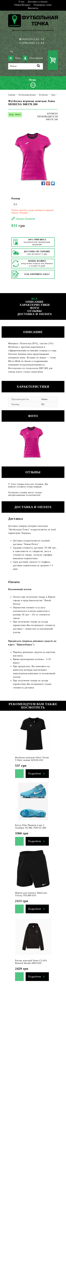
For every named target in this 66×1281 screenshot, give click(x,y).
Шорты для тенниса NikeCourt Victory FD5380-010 (31, 894)
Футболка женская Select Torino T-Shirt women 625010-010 (32, 758)
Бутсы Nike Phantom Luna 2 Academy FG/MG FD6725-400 (30, 826)
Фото (34, 307)
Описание (34, 301)
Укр (11, 51)
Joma (44, 399)
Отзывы (34, 311)
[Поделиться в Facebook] (43, 183)
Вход (17, 58)
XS (15, 204)
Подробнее (34, 773)
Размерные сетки (43, 5)
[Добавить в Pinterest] (48, 183)
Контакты (33, 8)
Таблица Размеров (25, 218)
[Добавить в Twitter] (53, 183)
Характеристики (35, 304)
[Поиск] (38, 66)
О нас (22, 1)
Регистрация (36, 58)
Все (34, 298)
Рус (16, 51)
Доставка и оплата (37, 1)
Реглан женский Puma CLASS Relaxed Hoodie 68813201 (31, 961)
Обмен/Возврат (22, 5)
